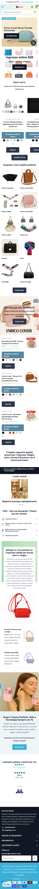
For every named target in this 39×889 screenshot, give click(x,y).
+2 (13, 144)
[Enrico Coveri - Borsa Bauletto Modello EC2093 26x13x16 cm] (31, 415)
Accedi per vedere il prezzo (13, 135)
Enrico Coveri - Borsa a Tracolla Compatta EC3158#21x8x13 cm (12, 378)
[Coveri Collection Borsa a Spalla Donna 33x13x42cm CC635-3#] (13, 105)
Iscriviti (34, 858)
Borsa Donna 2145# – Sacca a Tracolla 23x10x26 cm (12, 342)
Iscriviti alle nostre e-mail (11, 853)
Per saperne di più (27, 2)
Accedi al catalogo (3, 7)
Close (19, 835)
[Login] (32, 7)
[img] (19, 764)
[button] (2, 2)
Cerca (34, 12)
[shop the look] (33, 43)
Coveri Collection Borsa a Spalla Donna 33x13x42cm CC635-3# (13, 124)
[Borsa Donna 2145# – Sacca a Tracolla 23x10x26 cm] (31, 342)
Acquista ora (19, 747)
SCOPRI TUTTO (19, 157)
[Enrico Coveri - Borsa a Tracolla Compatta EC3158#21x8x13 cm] (31, 377)
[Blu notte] (36, 140)
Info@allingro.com (10, 830)
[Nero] (33, 140)
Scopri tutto (19, 290)
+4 (3, 398)
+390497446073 (9, 827)
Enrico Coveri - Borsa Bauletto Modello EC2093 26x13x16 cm (12, 416)
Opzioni (13, 150)
